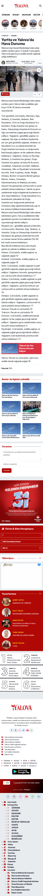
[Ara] (40, 6)
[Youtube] (27, 730)
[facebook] (8, 797)
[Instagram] (19, 730)
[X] (15, 730)
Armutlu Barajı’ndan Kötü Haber (13, 673)
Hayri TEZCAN (18, 643)
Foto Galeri (12, 842)
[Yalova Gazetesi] (21, 6)
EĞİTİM (9, 655)
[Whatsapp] (31, 730)
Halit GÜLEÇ (18, 611)
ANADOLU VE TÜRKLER (22, 603)
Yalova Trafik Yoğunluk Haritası (15, 744)
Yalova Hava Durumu (12, 739)
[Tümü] (40, 558)
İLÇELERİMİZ (17, 836)
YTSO (15, 646)
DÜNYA (14, 766)
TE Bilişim (27, 790)
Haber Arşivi (9, 754)
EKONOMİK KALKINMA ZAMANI (26, 614)
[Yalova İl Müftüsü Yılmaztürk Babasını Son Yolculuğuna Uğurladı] (31, 407)
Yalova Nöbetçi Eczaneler (14, 737)
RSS (7, 783)
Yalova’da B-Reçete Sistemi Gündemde (14, 686)
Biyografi (11, 859)
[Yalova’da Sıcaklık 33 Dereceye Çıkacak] (11, 407)
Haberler (4, 36)
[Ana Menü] (2, 6)
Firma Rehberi (13, 850)
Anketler (11, 861)
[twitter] (14, 797)
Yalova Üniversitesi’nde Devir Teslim (13, 660)
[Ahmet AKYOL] (6, 602)
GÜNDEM (6, 15)
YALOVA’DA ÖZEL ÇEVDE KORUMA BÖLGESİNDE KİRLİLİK (36, 673)
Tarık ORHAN (18, 632)
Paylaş (6, 94)
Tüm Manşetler (10, 749)
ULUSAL (15, 833)
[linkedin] (39, 797)
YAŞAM (13, 36)
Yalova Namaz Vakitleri (13, 742)
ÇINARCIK (34, 655)
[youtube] (26, 797)
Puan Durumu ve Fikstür (13, 747)
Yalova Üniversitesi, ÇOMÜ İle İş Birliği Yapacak (36, 686)
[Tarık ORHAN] (6, 634)
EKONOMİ (26, 15)
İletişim (10, 867)
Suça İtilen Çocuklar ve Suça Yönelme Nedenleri (24, 624)
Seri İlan (11, 853)
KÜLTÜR (36, 15)
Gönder (6, 470)
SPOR (25, 761)
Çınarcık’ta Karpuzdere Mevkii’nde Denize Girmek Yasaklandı (36, 660)
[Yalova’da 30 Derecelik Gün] (31, 429)
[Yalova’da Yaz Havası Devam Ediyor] (11, 388)
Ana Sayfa (11, 802)
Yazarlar (11, 847)
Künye (10, 864)
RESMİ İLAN (16, 839)
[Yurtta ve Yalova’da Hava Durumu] (21, 78)
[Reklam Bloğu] (21, 502)
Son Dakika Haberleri (12, 752)
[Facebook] (11, 730)
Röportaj (11, 856)
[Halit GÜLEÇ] (6, 612)
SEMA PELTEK (18, 620)
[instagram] (20, 797)
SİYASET (15, 15)
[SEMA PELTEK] (6, 623)
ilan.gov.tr (33, 766)
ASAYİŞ (23, 766)
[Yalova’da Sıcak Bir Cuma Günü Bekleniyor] (11, 429)
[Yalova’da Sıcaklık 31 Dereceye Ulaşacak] (31, 388)
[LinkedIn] (23, 730)
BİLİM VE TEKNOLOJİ (30, 763)
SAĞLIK (6, 766)
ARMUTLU (12, 668)
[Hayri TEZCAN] (6, 645)
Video (10, 844)
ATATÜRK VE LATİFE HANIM (23, 635)
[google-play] (21, 772)
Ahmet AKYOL (18, 600)
